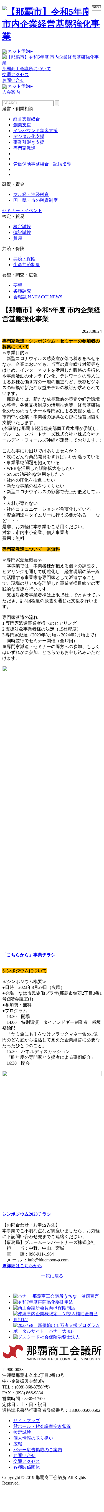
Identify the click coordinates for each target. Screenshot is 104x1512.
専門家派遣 (24, 148)
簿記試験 (22, 232)
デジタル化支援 (28, 136)
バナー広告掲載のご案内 (37, 1449)
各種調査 (24, 291)
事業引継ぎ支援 (28, 142)
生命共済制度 (26, 264)
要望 (17, 285)
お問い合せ (13, 80)
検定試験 (22, 226)
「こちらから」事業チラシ (28, 954)
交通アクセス (15, 74)
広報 (17, 1444)
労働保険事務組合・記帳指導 (42, 164)
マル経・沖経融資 (31, 194)
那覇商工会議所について (26, 68)
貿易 (17, 238)
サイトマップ (26, 1420)
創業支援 (22, 124)
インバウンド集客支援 (35, 130)
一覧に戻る (52, 1276)
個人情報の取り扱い (33, 1438)
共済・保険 (24, 258)
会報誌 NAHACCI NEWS (37, 296)
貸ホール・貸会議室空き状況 (42, 1426)
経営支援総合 (26, 119)
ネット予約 (20, 51)
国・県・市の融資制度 (35, 200)
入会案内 (11, 92)
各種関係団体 (26, 1467)
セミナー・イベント (22, 210)
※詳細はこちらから (22, 1265)
